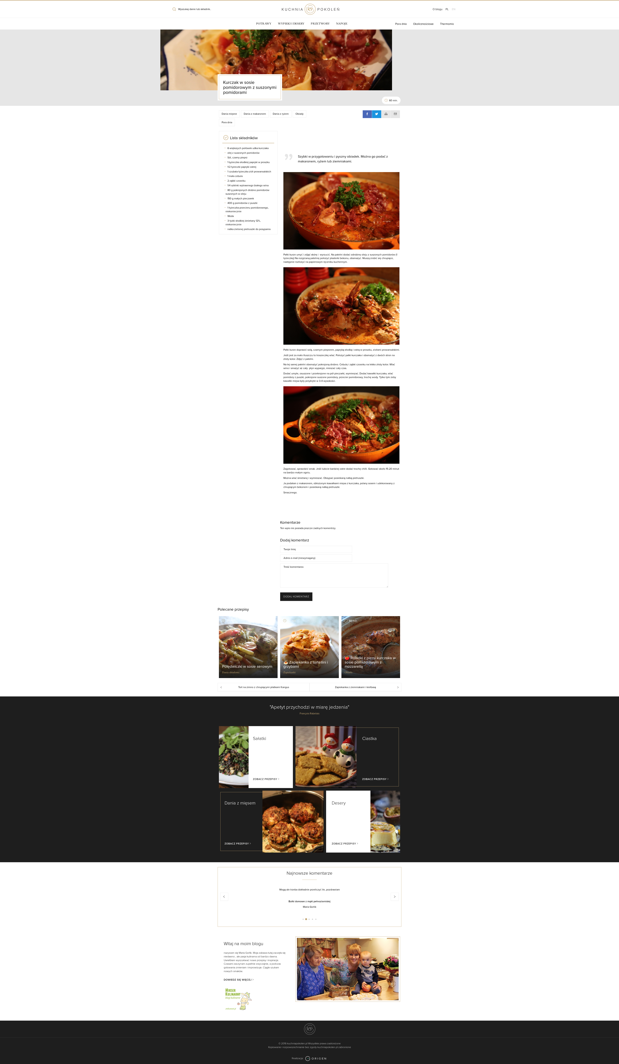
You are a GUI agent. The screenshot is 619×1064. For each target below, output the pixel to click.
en (453, 9)
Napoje (341, 23)
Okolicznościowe (423, 24)
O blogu (437, 9)
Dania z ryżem (281, 113)
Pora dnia (401, 24)
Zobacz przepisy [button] (265, 779)
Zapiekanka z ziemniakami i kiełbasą (355, 687)
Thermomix (447, 24)
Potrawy (263, 23)
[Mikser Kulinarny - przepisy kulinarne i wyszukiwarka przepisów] (238, 998)
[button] (224, 897)
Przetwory (320, 23)
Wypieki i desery (291, 23)
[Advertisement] (340, 141)
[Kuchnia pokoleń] (309, 7)
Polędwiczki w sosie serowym (247, 666)
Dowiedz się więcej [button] (238, 979)
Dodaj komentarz (296, 596)
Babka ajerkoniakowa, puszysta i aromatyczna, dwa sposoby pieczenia (309, 901)
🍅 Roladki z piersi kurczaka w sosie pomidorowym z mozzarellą (370, 662)
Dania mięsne (229, 113)
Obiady (299, 113)
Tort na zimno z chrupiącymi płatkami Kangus (263, 687)
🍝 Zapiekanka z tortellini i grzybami (305, 664)
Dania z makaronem (255, 113)
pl (447, 9)
